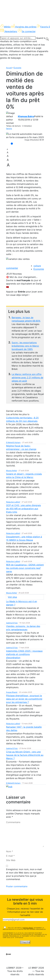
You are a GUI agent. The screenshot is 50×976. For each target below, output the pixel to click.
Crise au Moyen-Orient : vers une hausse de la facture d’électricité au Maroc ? (24, 755)
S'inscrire (25, 942)
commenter (12, 268)
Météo (7, 26)
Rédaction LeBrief (13, 502)
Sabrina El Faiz (12, 623)
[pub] (9, 786)
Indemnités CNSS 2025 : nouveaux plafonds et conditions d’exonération (24, 654)
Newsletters (11, 31)
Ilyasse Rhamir (11, 692)
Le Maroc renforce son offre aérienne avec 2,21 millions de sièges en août (27, 377)
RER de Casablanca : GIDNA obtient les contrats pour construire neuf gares (25, 568)
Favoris (45, 26)
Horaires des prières (25, 26)
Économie (17, 68)
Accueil (9, 68)
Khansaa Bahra (26, 116)
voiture (37, 265)
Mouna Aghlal (11, 470)
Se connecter (29, 31)
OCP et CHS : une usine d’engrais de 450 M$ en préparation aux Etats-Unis (23, 508)
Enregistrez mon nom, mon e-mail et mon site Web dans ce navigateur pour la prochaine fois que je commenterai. (25, 874)
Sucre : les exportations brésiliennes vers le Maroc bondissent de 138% (25, 346)
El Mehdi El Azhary (13, 442)
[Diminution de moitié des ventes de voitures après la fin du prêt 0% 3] (25, 135)
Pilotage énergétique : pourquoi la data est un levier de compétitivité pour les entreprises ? (24, 699)
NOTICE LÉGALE (28, 928)
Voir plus (12, 597)
